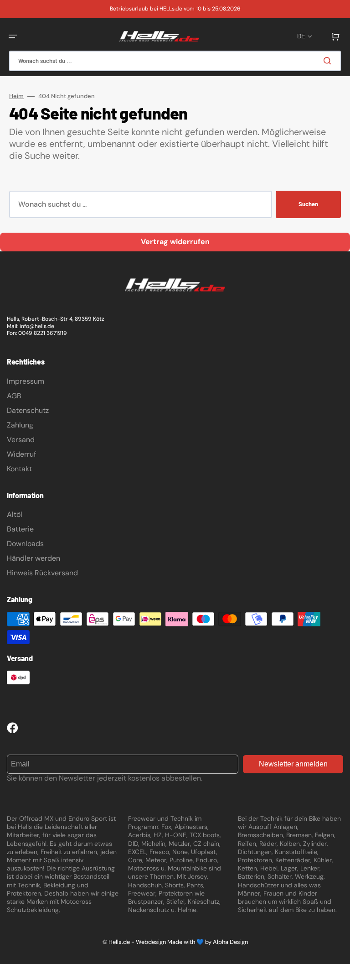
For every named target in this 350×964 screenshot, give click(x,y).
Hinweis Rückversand (42, 573)
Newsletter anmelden (293, 764)
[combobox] (175, 61)
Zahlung (20, 425)
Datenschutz (28, 410)
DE (301, 36)
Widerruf (21, 454)
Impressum (25, 381)
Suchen (308, 204)
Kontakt (19, 469)
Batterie (20, 529)
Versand (21, 439)
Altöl (14, 514)
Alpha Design (230, 942)
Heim (16, 96)
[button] (13, 36)
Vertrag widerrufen (175, 241)
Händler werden (33, 558)
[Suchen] (329, 61)
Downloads (25, 543)
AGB (14, 396)
